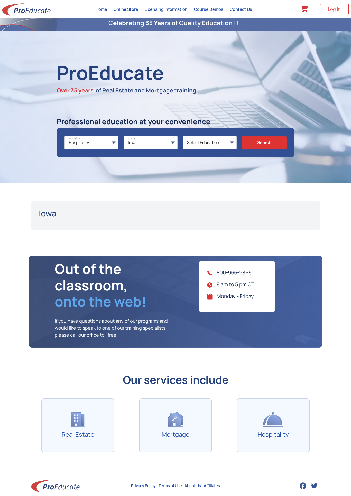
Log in (334, 9)
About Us (192, 485)
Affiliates (212, 485)
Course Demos (208, 9)
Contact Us (241, 9)
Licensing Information (166, 9)
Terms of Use (170, 485)
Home (101, 9)
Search (264, 142)
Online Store (126, 9)
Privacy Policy (143, 485)
